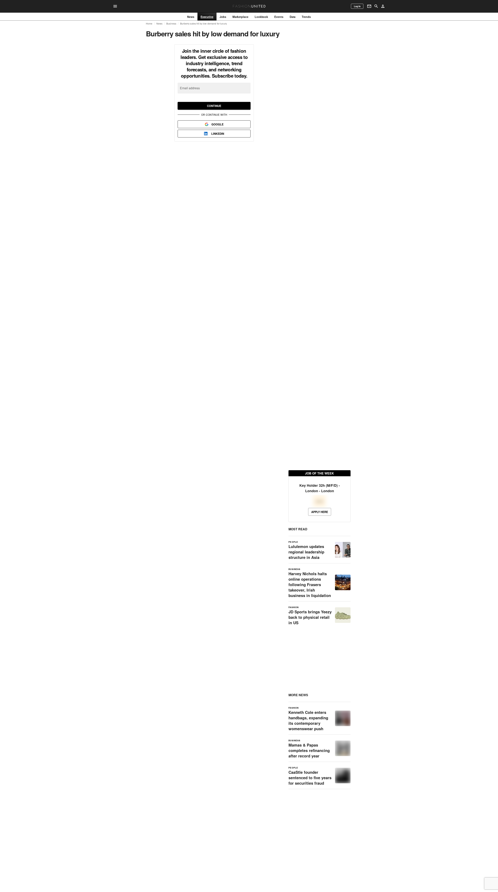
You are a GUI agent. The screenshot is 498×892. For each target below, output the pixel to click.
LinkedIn (217, 134)
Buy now (304, 88)
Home (149, 23)
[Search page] (376, 6)
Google (217, 124)
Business (171, 23)
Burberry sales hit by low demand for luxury (203, 23)
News (159, 23)
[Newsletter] (369, 6)
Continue (214, 106)
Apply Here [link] (319, 526)
